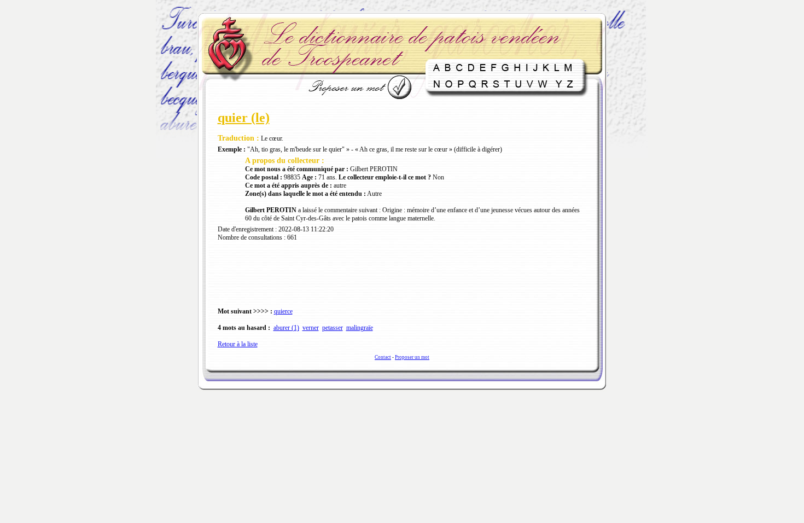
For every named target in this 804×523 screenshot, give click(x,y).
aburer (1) (286, 328)
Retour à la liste (238, 344)
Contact (383, 357)
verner (310, 328)
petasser (332, 328)
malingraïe (359, 328)
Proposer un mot (412, 357)
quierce (283, 311)
